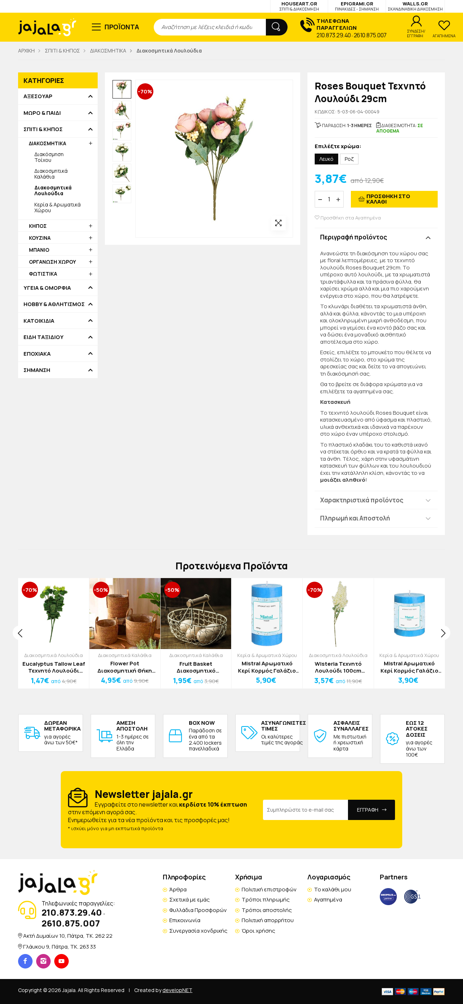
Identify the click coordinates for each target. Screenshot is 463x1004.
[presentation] (20, 633)
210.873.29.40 (334, 35)
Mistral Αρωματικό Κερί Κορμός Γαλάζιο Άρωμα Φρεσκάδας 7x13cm (267, 667)
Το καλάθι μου (332, 889)
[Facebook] (25, 961)
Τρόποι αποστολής (267, 910)
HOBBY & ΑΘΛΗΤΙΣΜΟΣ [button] (54, 304)
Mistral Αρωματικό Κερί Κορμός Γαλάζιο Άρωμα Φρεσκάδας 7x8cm (409, 667)
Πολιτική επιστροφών (269, 889)
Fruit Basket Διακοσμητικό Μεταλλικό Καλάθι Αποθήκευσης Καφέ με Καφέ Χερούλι (196, 667)
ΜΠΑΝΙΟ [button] (39, 249)
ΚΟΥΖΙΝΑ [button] (40, 237)
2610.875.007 (370, 35)
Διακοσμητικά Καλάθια (51, 173)
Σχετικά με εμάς (189, 899)
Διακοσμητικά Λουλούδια (53, 655)
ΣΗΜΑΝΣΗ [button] (37, 370)
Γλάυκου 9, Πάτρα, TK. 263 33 (59, 946)
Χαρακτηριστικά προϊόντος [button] (361, 500)
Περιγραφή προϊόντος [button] (353, 237)
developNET (177, 990)
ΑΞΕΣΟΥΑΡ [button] (38, 96)
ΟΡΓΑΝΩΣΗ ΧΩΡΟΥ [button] (52, 261)
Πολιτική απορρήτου (268, 920)
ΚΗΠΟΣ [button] (38, 225)
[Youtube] (61, 961)
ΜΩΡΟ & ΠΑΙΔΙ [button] (42, 113)
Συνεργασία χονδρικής (198, 930)
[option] (122, 89)
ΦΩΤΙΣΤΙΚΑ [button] (43, 273)
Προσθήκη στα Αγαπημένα (350, 218)
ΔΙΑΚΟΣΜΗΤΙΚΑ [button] (47, 143)
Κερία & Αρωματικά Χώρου (57, 207)
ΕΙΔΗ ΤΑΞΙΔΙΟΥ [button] (44, 337)
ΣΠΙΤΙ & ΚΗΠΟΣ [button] (43, 129)
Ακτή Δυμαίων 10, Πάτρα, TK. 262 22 (67, 936)
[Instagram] (43, 961)
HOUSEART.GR (299, 6)
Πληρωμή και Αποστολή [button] (355, 518)
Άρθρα (178, 889)
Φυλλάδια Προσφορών (198, 910)
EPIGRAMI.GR (357, 6)
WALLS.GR (415, 6)
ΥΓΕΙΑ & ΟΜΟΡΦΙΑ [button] (47, 288)
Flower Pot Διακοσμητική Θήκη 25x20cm (124, 667)
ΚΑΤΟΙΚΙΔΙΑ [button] (39, 321)
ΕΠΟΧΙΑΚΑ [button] (37, 353)
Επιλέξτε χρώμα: (338, 146)
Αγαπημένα (328, 899)
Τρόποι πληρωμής (266, 899)
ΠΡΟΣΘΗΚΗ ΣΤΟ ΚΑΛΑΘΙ (388, 198)
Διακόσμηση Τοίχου (49, 157)
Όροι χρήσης (258, 930)
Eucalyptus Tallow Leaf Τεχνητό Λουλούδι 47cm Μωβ (53, 667)
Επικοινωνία (184, 920)
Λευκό (326, 158)
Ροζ (349, 158)
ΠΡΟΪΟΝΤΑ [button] (122, 26)
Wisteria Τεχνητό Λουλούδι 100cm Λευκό (338, 667)
